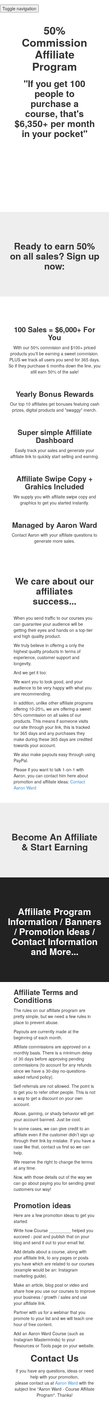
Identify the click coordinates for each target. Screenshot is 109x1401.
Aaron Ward (66, 1383)
